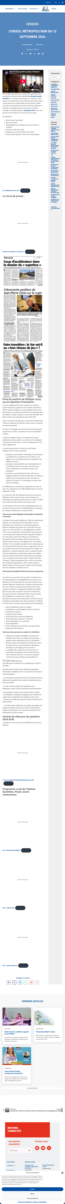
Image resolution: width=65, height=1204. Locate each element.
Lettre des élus (55, 100)
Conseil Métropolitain (54, 91)
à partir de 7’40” (29, 110)
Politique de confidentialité (25, 1202)
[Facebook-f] (59, 2)
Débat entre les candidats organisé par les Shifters (55, 129)
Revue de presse (55, 111)
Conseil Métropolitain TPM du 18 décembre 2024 (55, 190)
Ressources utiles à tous (54, 109)
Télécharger (25, 190)
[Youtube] (62, 2)
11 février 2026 (7, 1068)
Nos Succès (54, 104)
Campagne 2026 (55, 89)
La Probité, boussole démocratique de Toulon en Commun (55, 145)
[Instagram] (49, 1148)
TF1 (52, 155)
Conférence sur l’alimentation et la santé (55, 201)
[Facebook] (37, 1148)
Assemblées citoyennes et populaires (54, 86)
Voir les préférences (32, 1198)
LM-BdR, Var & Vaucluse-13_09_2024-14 (13, 251)
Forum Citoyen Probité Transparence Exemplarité (55, 138)
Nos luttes (54, 102)
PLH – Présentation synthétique (11, 850)
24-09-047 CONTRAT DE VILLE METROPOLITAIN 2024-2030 (18, 780)
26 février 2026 (39, 1028)
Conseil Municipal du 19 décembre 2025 (55, 185)
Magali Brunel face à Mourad (55, 175)
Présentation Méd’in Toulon (54, 133)
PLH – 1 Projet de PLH (8, 908)
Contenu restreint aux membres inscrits (54, 179)
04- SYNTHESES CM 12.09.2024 (11, 190)
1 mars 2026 (7, 1028)
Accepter (32, 1189)
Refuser (32, 1194)
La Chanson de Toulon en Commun (55, 152)
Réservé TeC (54, 106)
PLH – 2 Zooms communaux (10, 965)
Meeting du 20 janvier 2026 (55, 171)
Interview (53, 98)
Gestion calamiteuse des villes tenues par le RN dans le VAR (55, 159)
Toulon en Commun (53, 114)
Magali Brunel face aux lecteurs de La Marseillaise (55, 166)
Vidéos (53, 117)
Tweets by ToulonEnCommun (55, 208)
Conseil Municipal (53, 95)
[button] (62, 1173)
